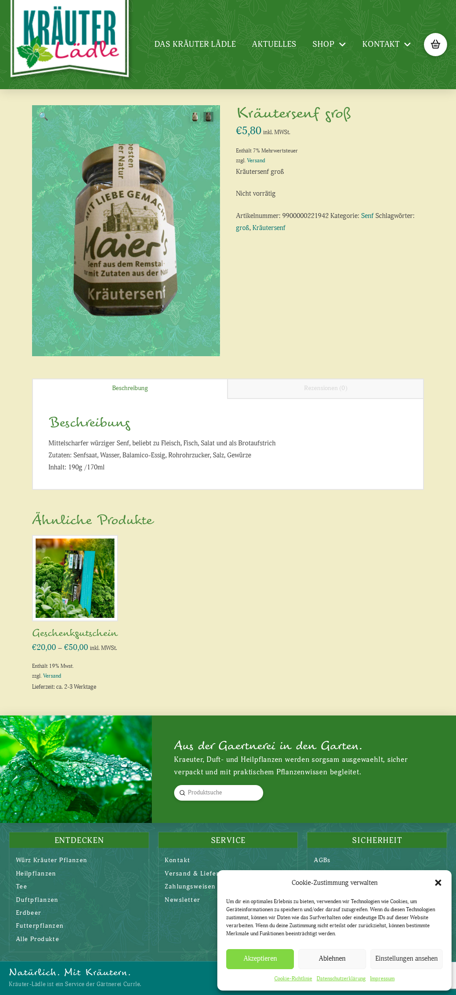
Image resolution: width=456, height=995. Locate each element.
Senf (367, 216)
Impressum (382, 978)
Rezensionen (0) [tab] (325, 388)
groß (242, 228)
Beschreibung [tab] (130, 388)
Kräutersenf (268, 228)
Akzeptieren (260, 958)
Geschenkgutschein (75, 633)
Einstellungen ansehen (406, 958)
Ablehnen (332, 958)
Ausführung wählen (78, 605)
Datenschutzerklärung (341, 978)
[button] (438, 882)
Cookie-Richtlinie (293, 978)
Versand (256, 160)
